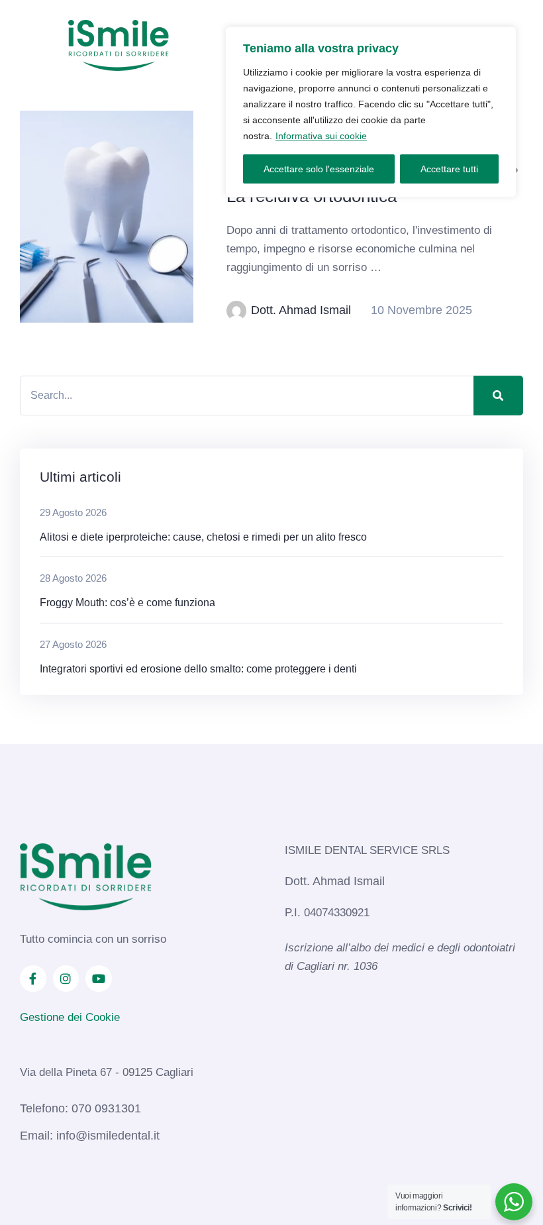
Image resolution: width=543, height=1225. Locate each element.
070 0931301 (106, 1108)
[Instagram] (66, 978)
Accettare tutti (449, 169)
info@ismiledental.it (108, 1135)
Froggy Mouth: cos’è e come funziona (129, 602)
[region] (371, 112)
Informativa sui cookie (321, 136)
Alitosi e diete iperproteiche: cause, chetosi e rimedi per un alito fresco (203, 537)
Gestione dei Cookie (70, 1017)
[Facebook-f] (33, 978)
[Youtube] (98, 978)
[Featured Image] (106, 217)
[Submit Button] (498, 395)
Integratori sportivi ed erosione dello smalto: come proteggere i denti (200, 668)
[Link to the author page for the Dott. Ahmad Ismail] (236, 311)
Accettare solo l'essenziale (319, 169)
